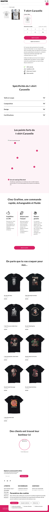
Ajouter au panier (35, 37)
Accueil (4, 7)
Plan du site (7, 495)
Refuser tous (35, 502)
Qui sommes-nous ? (9, 488)
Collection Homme (23, 488)
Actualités (6, 490)
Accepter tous (14, 502)
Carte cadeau (7, 494)
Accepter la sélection (25, 502)
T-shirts (7, 7)
